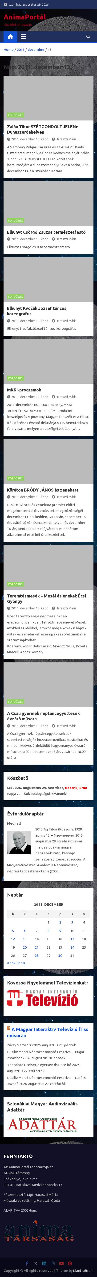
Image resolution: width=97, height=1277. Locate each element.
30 (60, 956)
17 (72, 939)
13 (25, 939)
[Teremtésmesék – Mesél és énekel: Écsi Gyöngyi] (48, 567)
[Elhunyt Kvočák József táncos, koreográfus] (48, 279)
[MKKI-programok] (48, 361)
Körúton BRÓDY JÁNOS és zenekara (43, 490)
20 (25, 947)
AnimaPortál (25, 17)
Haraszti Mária (66, 139)
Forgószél (15, 115)
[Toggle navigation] (23, 36)
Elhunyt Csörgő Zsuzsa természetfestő (46, 232)
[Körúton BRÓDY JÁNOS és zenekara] (48, 461)
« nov (11, 963)
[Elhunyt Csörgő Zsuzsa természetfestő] (48, 203)
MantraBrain (83, 1271)
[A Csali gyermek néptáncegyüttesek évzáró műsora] (48, 684)
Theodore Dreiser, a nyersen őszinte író (39, 1065)
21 (37, 947)
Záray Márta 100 (19, 1045)
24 (72, 947)
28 (37, 956)
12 (13, 939)
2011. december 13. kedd (29, 139)
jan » (21, 963)
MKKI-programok (24, 389)
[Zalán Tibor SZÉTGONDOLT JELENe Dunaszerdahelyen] (48, 98)
